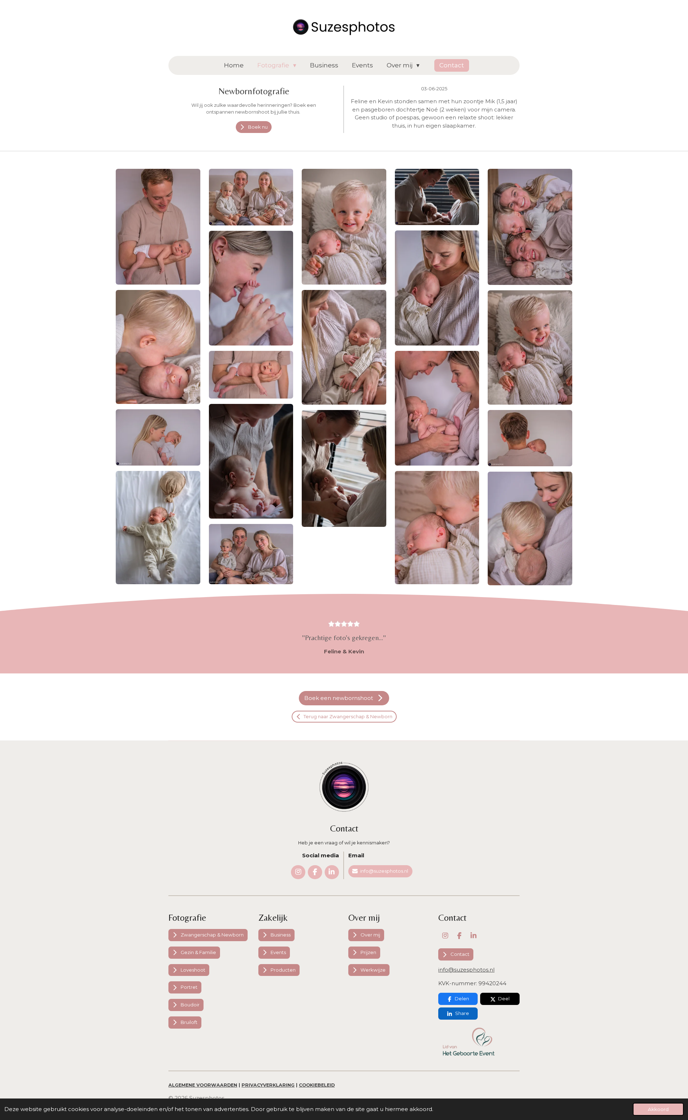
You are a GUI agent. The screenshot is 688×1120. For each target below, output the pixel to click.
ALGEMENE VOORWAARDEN (202, 1085)
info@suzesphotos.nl (466, 969)
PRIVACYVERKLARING (268, 1085)
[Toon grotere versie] (158, 226)
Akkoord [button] (658, 1109)
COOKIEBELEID (317, 1085)
